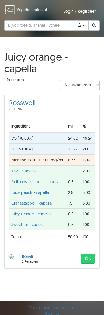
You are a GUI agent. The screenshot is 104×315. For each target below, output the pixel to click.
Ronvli (27, 256)
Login (69, 11)
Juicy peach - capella (30, 192)
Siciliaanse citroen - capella (35, 181)
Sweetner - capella (27, 224)
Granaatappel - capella (31, 203)
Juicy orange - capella (31, 213)
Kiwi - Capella (23, 171)
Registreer (87, 11)
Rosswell (22, 102)
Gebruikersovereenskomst (52, 307)
